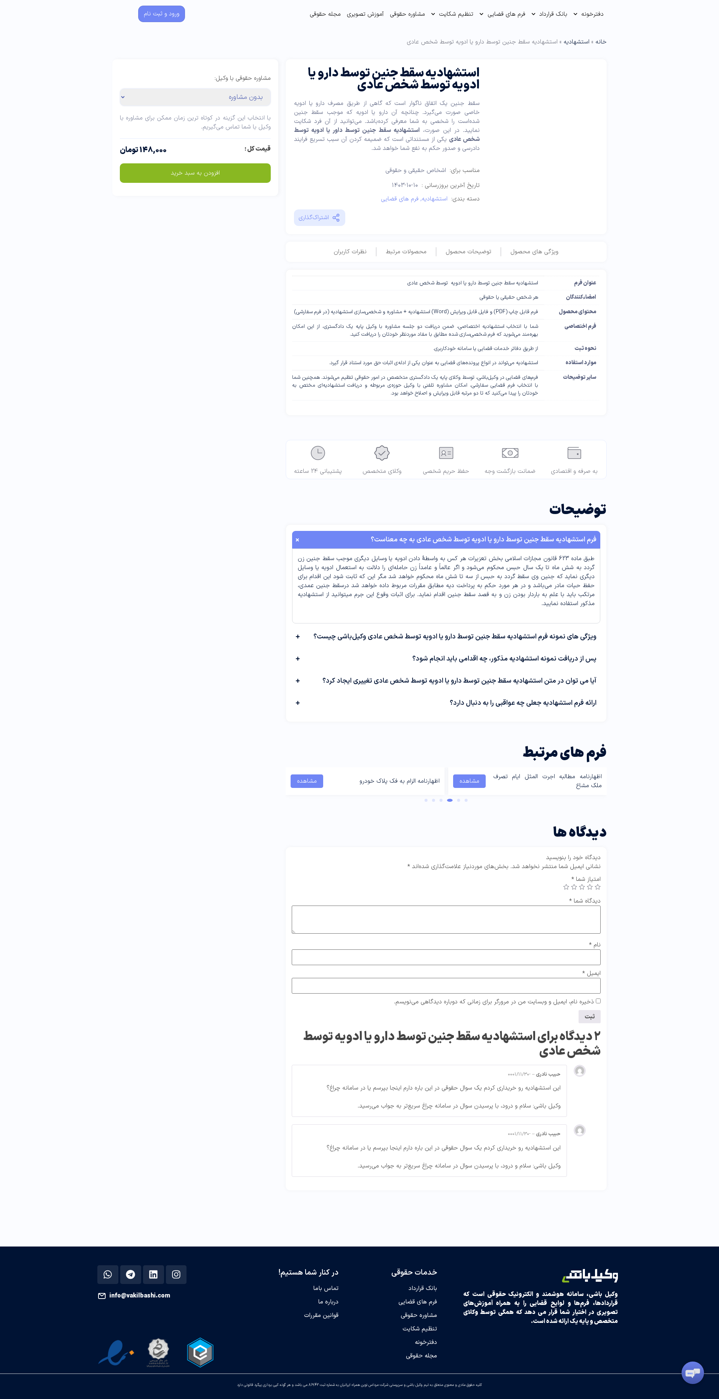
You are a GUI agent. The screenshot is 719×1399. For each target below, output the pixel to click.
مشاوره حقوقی (407, 14)
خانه (601, 41)
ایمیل (591, 973)
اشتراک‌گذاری (313, 217)
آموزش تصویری (365, 14)
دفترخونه (592, 14)
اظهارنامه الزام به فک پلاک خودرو (400, 781)
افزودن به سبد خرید (195, 173)
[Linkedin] (153, 1274)
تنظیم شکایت (456, 14)
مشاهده (469, 781)
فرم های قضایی (506, 14)
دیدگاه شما (585, 901)
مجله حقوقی (325, 14)
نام (595, 945)
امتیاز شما (586, 879)
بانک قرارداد (553, 14)
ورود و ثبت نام (161, 13)
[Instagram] (176, 1274)
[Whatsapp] (107, 1274)
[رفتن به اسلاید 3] (450, 800)
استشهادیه (576, 41)
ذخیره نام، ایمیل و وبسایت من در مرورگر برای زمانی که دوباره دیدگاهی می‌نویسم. (494, 1002)
